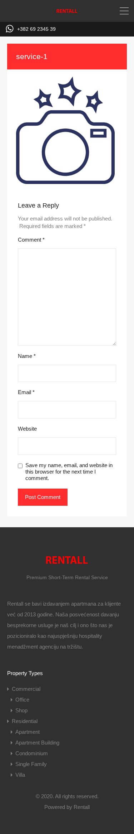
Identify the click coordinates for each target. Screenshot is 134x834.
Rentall (82, 807)
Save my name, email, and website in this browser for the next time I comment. (69, 471)
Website (27, 429)
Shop (21, 710)
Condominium (31, 753)
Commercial (26, 689)
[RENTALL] (67, 13)
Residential (25, 721)
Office (22, 700)
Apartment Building (37, 743)
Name (27, 356)
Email (26, 392)
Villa (20, 775)
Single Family (31, 764)
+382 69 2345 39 (36, 29)
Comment (31, 240)
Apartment (27, 732)
